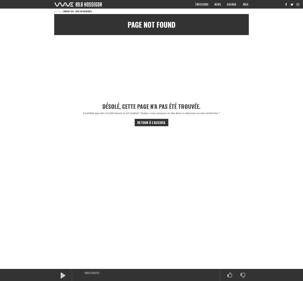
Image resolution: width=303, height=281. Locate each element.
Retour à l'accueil (151, 122)
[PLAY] (63, 275)
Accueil (57, 11)
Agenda (231, 4)
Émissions (201, 4)
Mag (245, 4)
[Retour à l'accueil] (78, 4)
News (217, 4)
